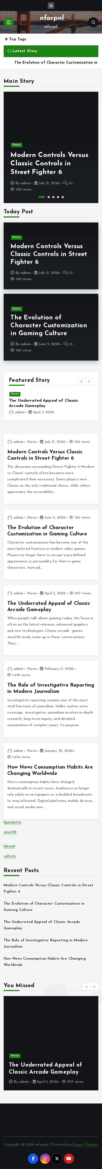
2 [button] (49, 197)
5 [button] (63, 197)
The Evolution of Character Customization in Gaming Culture (48, 326)
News (17, 144)
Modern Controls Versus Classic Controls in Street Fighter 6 (49, 164)
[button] (82, 381)
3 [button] (53, 197)
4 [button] (58, 197)
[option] (51, 147)
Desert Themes (85, 1145)
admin (26, 183)
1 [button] (41, 197)
